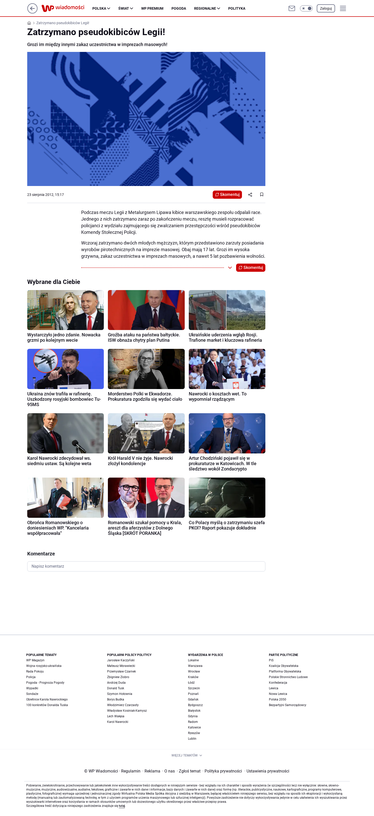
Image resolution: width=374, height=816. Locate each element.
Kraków (193, 677)
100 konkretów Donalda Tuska (47, 705)
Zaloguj (326, 8)
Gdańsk (193, 699)
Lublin (192, 738)
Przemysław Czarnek (121, 671)
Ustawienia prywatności (266, 771)
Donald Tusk (115, 688)
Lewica (273, 688)
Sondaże (32, 694)
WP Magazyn (35, 660)
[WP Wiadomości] (66, 8)
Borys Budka (115, 699)
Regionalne (205, 8)
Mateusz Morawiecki (121, 666)
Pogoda (178, 8)
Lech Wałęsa (115, 716)
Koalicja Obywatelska (283, 666)
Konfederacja (278, 682)
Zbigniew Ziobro (118, 677)
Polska (99, 8)
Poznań (193, 694)
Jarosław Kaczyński (121, 660)
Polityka (236, 8)
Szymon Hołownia (119, 694)
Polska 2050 (277, 699)
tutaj (122, 806)
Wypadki (32, 688)
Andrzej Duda (116, 682)
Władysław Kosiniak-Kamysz (127, 710)
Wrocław (194, 671)
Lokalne (193, 660)
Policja (31, 677)
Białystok (194, 710)
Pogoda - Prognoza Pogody (45, 682)
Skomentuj (230, 194)
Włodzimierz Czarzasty (123, 705)
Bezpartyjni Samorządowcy (287, 705)
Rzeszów (194, 733)
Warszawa (195, 666)
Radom (193, 722)
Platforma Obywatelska (285, 671)
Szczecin (194, 688)
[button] (306, 8)
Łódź (191, 682)
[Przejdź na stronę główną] (32, 12)
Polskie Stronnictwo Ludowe (288, 677)
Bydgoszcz (195, 705)
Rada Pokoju (35, 671)
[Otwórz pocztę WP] (292, 8)
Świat (123, 8)
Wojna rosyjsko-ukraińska (44, 666)
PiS (271, 660)
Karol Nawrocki (117, 722)
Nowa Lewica (278, 694)
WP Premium (152, 8)
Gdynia (193, 716)
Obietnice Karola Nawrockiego (47, 699)
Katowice (194, 727)
